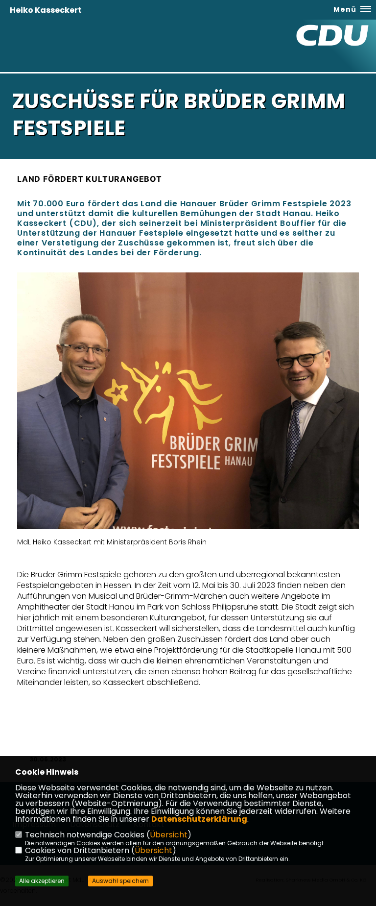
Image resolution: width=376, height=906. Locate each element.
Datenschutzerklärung (199, 819)
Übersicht (169, 834)
